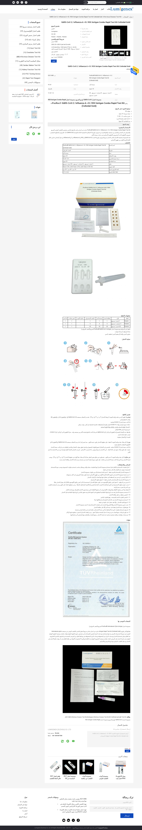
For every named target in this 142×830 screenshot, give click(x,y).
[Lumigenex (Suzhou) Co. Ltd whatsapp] (34, 134)
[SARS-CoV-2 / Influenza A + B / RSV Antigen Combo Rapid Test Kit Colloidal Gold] (115, 38)
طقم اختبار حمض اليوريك (31, 35)
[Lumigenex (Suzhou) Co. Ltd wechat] (29, 134)
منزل (131, 17)
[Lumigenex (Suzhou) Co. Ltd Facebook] (26, 2)
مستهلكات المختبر (34, 82)
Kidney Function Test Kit (31, 70)
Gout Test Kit (35, 48)
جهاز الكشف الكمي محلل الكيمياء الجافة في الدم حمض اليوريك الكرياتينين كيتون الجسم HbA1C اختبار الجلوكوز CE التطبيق (73, 805)
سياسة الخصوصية (103, 828)
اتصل (53, 61)
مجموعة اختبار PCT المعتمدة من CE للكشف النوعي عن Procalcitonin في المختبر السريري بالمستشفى (70, 777)
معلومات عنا (62, 9)
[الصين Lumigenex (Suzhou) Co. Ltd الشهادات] (17, 114)
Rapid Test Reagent (33, 78)
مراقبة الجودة (86, 9)
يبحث (85, 2)
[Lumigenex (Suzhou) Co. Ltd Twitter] (22, 2)
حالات (109, 9)
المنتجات (125, 17)
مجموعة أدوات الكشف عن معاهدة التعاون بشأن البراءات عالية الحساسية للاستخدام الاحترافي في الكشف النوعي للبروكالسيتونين (87, 777)
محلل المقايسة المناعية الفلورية (29, 61)
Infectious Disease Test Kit (112, 17)
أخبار (102, 9)
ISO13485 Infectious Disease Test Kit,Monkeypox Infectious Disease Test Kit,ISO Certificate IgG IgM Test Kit (95, 717)
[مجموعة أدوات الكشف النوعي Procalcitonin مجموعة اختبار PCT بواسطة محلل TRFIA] (103, 767)
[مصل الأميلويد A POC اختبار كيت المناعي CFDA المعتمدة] (120, 767)
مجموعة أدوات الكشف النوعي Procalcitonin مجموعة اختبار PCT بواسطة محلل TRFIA (104, 777)
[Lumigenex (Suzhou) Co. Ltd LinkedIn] (18, 2)
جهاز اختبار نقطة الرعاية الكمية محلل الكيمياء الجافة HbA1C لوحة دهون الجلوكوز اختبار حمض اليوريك (73, 811)
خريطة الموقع (23, 817)
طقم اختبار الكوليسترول (32, 31)
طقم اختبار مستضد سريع (31, 27)
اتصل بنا (95, 9)
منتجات (53, 9)
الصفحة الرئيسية (43, 9)
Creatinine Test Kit (33, 52)
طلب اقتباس (119, 2)
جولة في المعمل (74, 9)
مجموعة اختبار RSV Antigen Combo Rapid (96, 720)
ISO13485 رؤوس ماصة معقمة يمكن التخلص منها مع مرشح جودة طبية (73, 800)
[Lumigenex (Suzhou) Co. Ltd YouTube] (13, 2)
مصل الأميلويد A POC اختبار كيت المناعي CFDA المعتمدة (120, 777)
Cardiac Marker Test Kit (31, 65)
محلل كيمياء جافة (34, 40)
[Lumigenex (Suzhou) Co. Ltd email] (40, 134)
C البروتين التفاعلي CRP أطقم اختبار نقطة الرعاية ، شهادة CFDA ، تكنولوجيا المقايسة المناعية (23, 96)
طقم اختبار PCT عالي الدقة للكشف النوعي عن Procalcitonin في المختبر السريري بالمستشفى (55, 777)
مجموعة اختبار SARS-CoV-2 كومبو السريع (119, 720)
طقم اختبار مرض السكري (31, 44)
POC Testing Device (32, 74)
